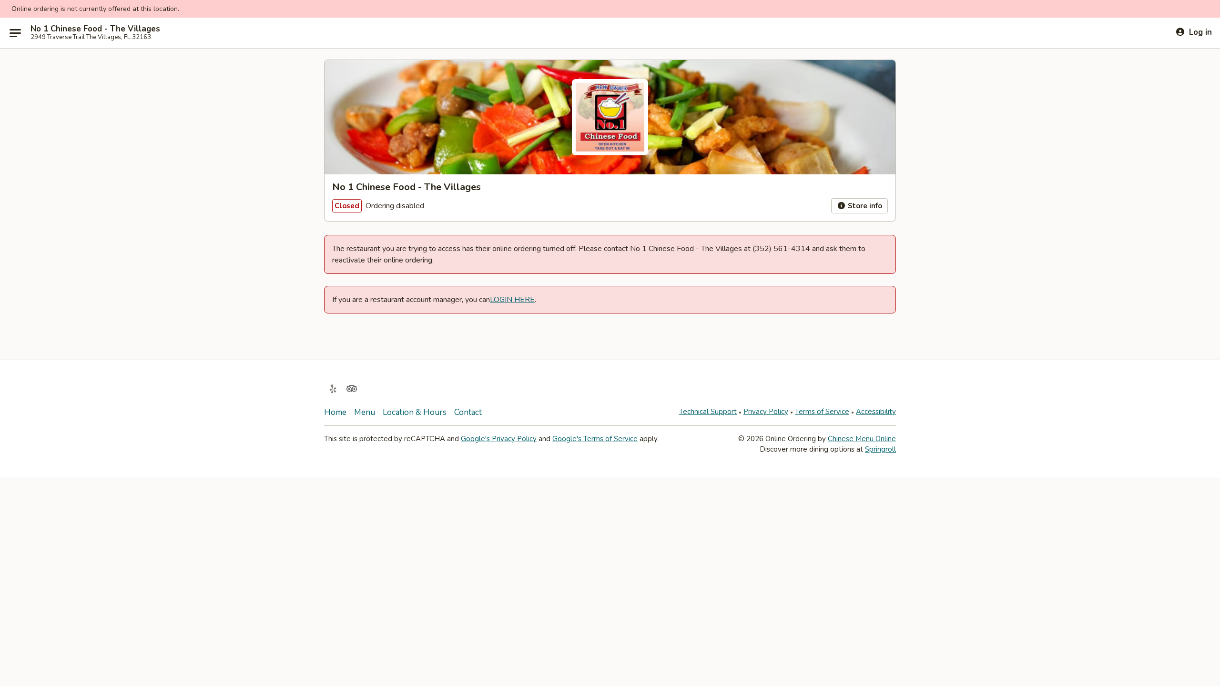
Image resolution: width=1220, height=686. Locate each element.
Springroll (880, 449)
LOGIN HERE (512, 299)
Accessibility (876, 411)
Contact (468, 412)
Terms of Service (822, 411)
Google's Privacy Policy (499, 439)
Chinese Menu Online (862, 439)
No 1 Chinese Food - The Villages (95, 29)
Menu (364, 412)
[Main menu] (15, 33)
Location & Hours (415, 412)
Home (335, 412)
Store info (864, 206)
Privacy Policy (765, 411)
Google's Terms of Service (595, 439)
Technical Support (708, 411)
